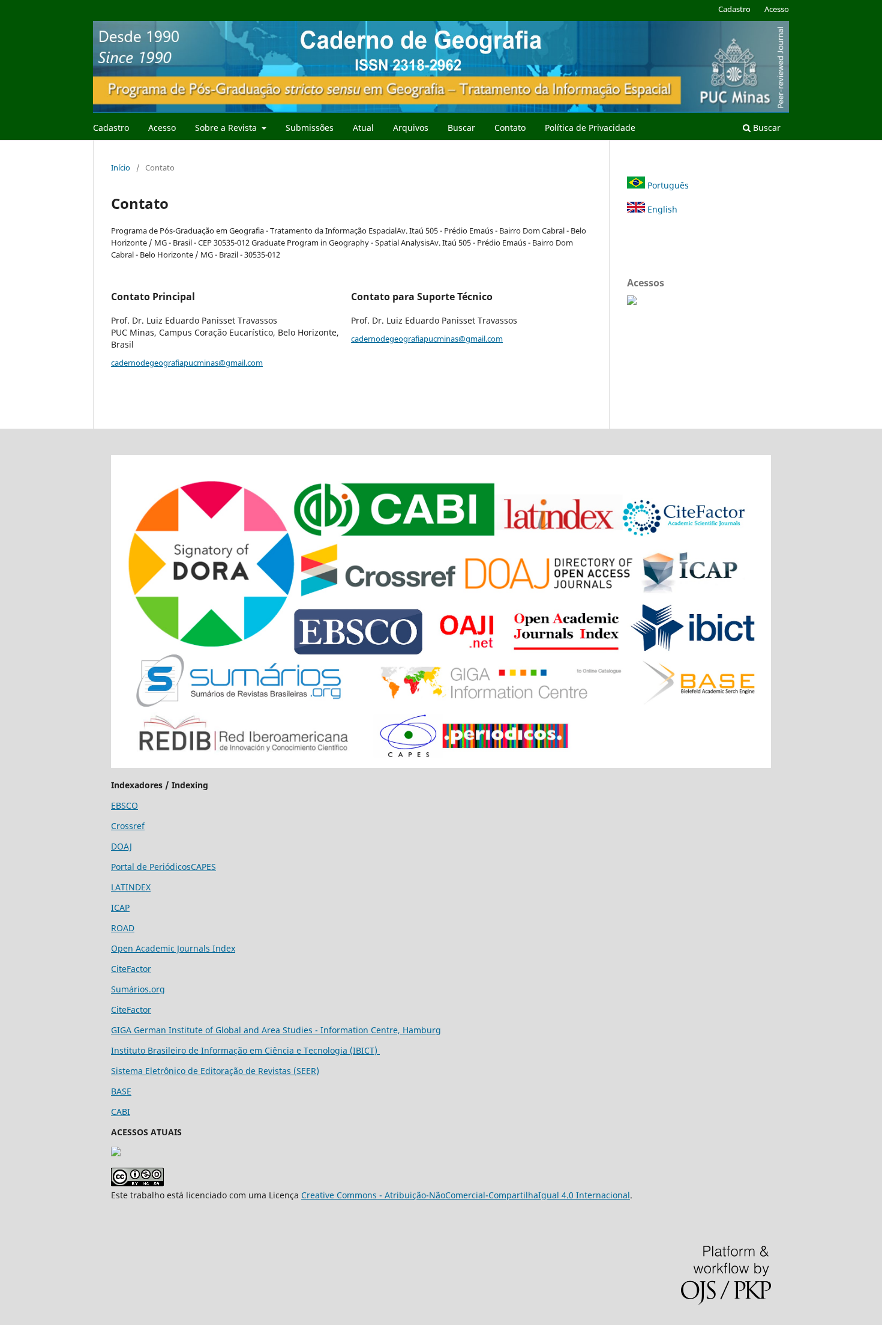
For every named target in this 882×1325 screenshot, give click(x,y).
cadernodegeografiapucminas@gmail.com (187, 362)
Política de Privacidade (590, 127)
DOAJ (121, 846)
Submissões (310, 127)
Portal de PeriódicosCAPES (163, 866)
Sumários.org (138, 989)
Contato (510, 127)
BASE (121, 1091)
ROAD (122, 928)
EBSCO (124, 805)
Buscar (461, 127)
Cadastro (111, 127)
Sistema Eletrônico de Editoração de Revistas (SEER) (215, 1070)
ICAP (120, 907)
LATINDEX (131, 887)
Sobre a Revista (227, 127)
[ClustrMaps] (632, 301)
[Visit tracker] (116, 1153)
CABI (120, 1111)
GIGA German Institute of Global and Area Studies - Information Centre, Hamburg (276, 1030)
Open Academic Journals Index (173, 948)
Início (120, 167)
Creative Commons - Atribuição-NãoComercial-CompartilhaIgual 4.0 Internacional (465, 1195)
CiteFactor (131, 968)
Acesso (162, 127)
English (661, 209)
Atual (363, 127)
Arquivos (410, 127)
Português (667, 185)
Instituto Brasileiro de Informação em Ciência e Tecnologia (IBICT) (245, 1050)
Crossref (128, 826)
